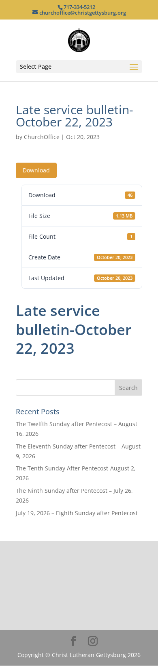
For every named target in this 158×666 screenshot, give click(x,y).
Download (36, 170)
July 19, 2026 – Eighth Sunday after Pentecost (77, 513)
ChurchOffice (42, 137)
